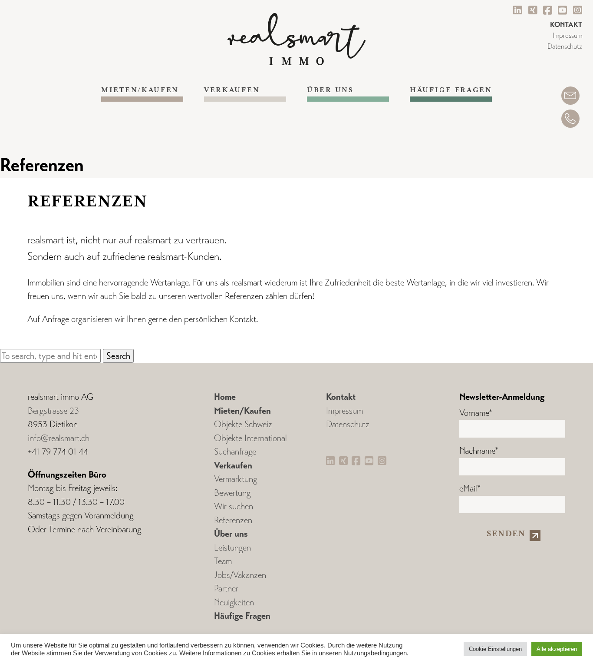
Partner (226, 588)
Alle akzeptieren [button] (557, 649)
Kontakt (341, 396)
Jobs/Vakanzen (240, 575)
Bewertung (232, 493)
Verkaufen (232, 90)
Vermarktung (235, 479)
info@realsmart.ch (58, 438)
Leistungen (232, 547)
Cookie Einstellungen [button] (495, 649)
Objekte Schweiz (243, 424)
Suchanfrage (235, 451)
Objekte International (250, 438)
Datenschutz (564, 46)
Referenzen (233, 520)
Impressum (567, 35)
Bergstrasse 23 (53, 410)
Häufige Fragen (451, 90)
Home (225, 396)
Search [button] (118, 356)
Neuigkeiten (234, 602)
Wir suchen (233, 506)
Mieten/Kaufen (140, 90)
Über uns (330, 90)
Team (223, 561)
